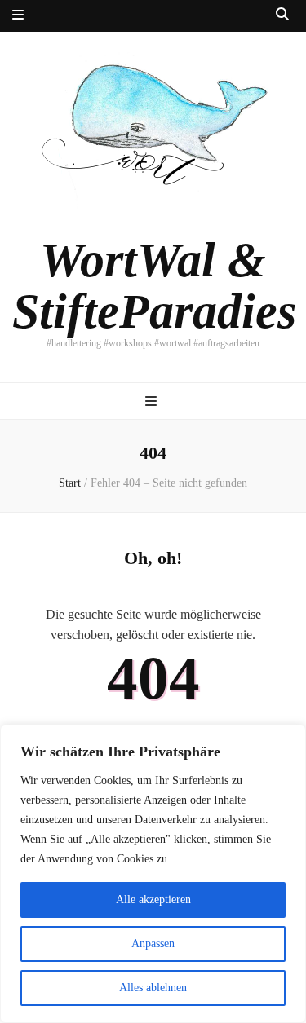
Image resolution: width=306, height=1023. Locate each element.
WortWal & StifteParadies (154, 285)
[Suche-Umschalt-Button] (282, 15)
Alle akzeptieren (153, 899)
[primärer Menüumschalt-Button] (153, 402)
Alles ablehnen (153, 987)
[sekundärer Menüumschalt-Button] (18, 16)
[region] (153, 874)
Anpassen (153, 943)
